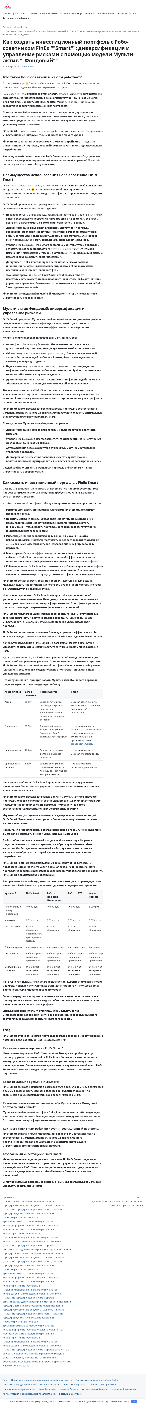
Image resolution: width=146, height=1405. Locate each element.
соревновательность (82, 743)
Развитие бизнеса (127, 13)
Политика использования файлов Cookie (96, 1379)
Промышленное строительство (77, 13)
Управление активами (70, 1393)
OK (134, 1402)
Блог (5, 1379)
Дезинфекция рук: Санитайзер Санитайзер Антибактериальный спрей (117, 1201)
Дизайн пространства (15, 13)
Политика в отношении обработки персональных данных (41, 1379)
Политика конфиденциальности (19, 1384)
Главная (7, 27)
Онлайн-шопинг (106, 13)
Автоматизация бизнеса (16, 18)
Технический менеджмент (123, 1389)
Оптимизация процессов (43, 13)
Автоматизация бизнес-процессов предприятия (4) (29, 1393)
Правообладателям (50, 1384)
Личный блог (20, 27)
